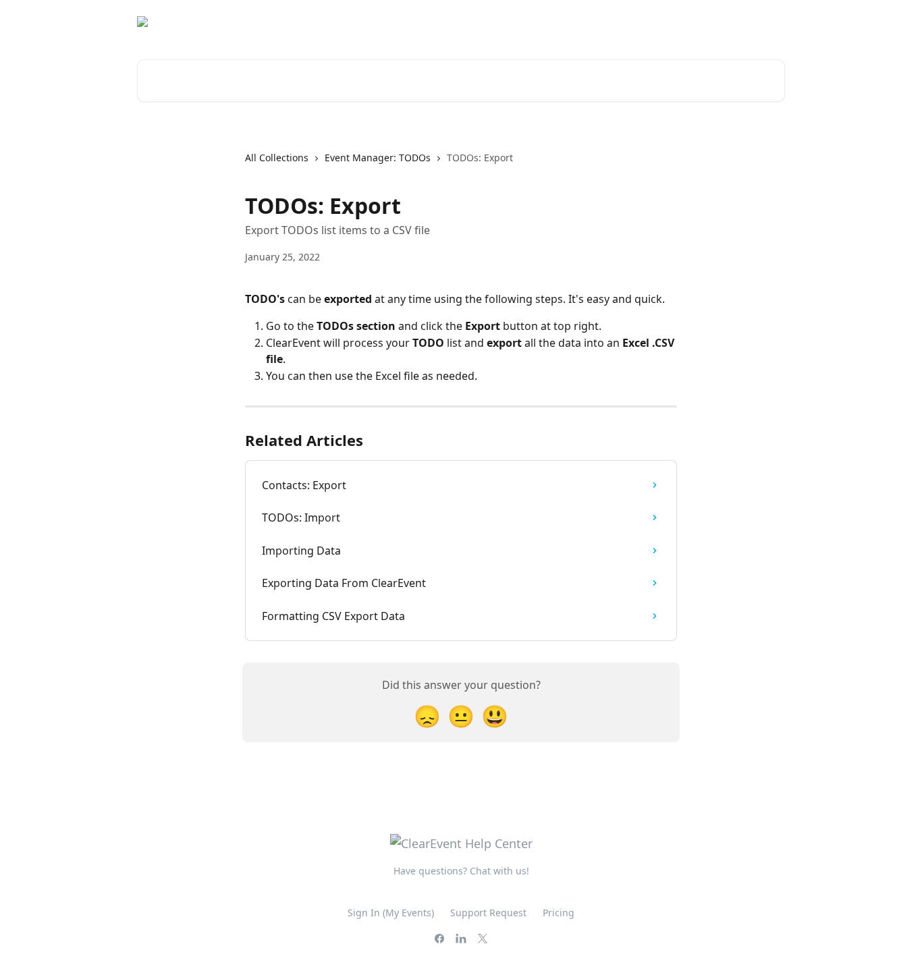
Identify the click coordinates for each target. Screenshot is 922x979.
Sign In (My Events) (391, 912)
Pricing (558, 912)
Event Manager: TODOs (378, 157)
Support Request (488, 912)
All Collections (276, 157)
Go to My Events (739, 21)
